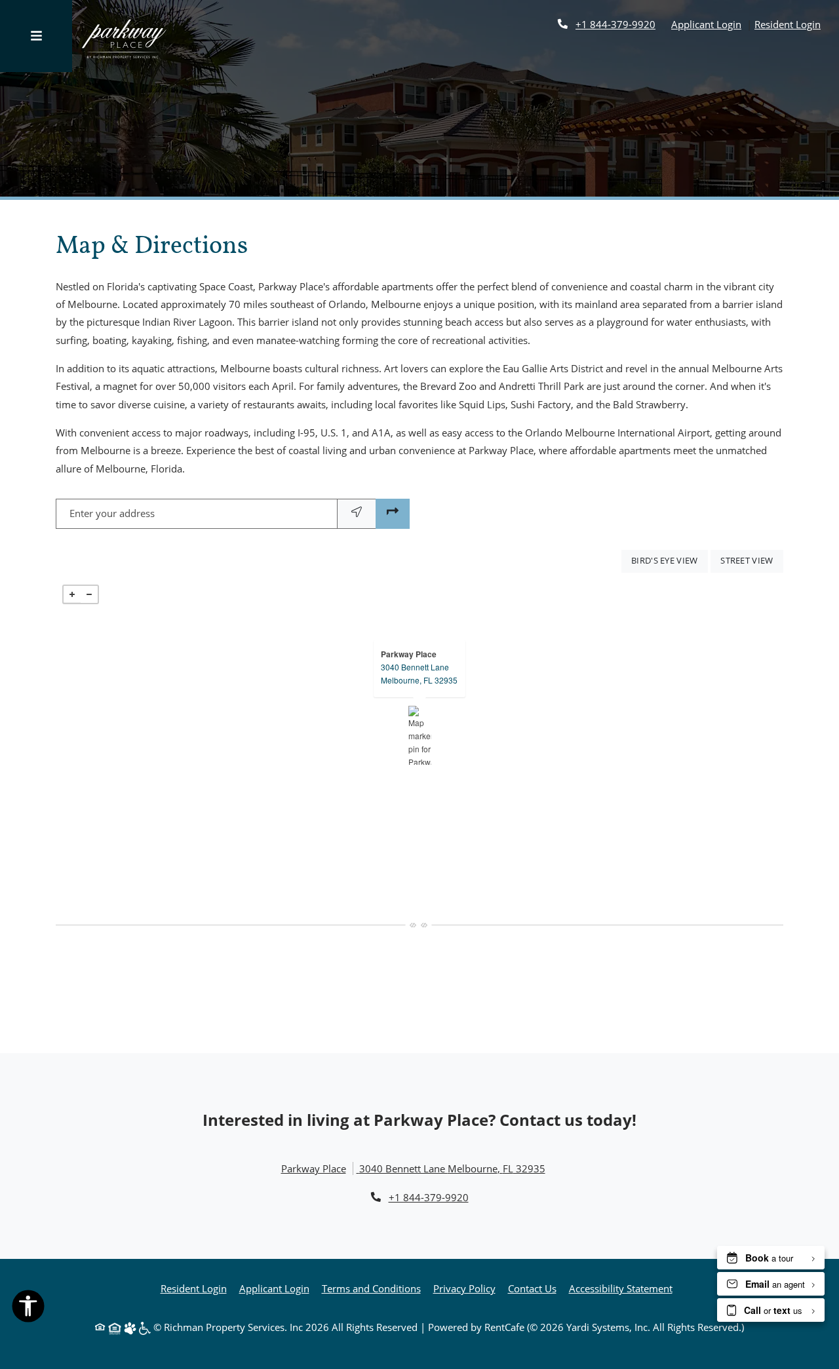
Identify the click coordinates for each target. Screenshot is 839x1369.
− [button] (89, 594)
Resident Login (787, 24)
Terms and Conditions (371, 1288)
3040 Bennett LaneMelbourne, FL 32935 (419, 673)
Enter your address (112, 513)
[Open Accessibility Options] (28, 1309)
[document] (419, 735)
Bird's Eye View (669, 560)
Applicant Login (706, 24)
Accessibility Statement (621, 1288)
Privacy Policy (464, 1288)
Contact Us (532, 1288)
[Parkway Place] (419, 735)
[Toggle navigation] (36, 36)
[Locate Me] (356, 513)
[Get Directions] (393, 513)
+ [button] (72, 594)
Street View (751, 560)
